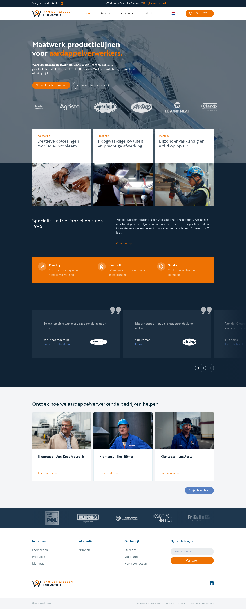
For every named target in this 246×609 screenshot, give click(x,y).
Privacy (170, 604)
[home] (52, 13)
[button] (126, 13)
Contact (146, 13)
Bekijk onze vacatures (157, 3)
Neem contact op (135, 563)
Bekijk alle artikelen (199, 490)
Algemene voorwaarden (149, 604)
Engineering (40, 550)
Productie (38, 557)
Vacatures (131, 557)
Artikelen (84, 550)
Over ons (105, 13)
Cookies (182, 604)
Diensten (124, 13)
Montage (38, 563)
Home (88, 13)
